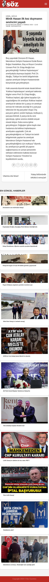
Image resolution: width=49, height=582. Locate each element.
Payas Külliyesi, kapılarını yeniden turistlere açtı (17, 285)
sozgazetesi (16, 26)
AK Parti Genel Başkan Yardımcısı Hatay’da (16, 391)
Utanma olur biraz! (10, 176)
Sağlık (14, 16)
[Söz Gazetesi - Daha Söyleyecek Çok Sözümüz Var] (14, 4)
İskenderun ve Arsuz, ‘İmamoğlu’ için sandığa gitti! (19, 564)
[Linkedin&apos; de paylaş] (35, 165)
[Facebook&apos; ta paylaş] (18, 165)
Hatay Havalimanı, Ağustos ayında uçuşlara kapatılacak (20, 246)
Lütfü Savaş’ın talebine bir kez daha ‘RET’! (16, 460)
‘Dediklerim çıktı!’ (8, 530)
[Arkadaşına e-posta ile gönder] (27, 165)
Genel (8, 16)
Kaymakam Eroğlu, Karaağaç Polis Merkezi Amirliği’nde (20, 227)
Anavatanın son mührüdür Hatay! (13, 207)
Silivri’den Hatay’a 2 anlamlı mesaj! (14, 321)
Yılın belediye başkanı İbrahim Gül (13, 425)
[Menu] (45, 4)
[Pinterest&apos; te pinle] (31, 165)
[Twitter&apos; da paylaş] (22, 165)
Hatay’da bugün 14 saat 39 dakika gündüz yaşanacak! (19, 265)
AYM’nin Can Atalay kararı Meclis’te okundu (16, 356)
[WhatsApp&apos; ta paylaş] (14, 165)
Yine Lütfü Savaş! (8, 495)
